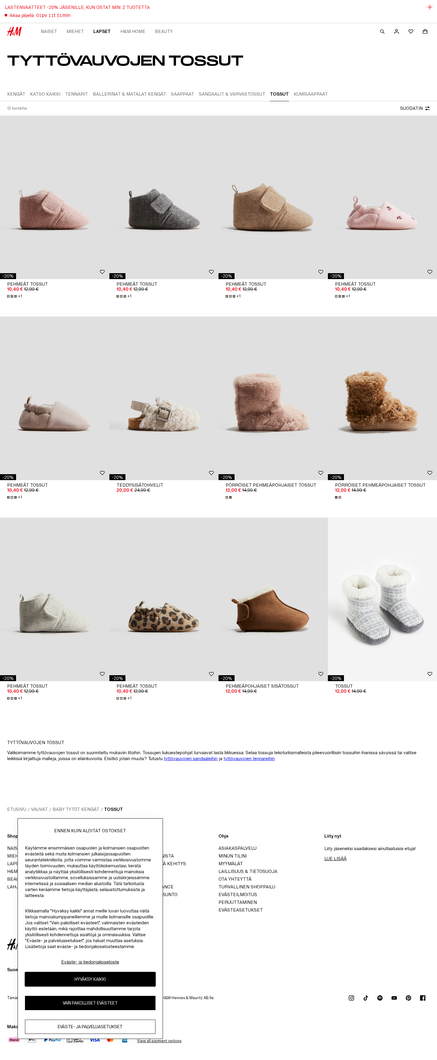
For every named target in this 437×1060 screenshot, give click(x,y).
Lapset (102, 31)
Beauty (164, 31)
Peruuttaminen (237, 902)
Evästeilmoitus (237, 894)
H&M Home (132, 31)
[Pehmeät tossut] (54, 197)
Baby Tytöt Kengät (76, 809)
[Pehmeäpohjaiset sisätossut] (273, 599)
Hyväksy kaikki (90, 979)
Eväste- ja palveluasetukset (90, 1026)
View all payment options (159, 1041)
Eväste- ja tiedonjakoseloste (90, 961)
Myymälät (230, 863)
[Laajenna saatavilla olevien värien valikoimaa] (229, 497)
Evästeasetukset (240, 909)
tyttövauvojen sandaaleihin (191, 758)
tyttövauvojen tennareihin (249, 758)
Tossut (113, 809)
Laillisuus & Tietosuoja (247, 871)
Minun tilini (232, 855)
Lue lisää (335, 858)
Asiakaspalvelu (237, 848)
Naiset (49, 31)
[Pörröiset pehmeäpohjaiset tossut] (273, 398)
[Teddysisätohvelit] (164, 398)
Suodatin (411, 108)
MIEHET (75, 31)
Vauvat (39, 809)
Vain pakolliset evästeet (90, 1002)
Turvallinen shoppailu (246, 886)
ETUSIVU (16, 809)
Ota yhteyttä (234, 879)
